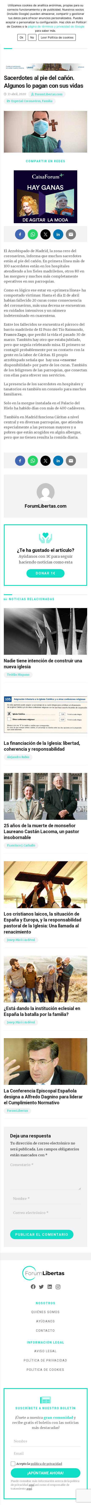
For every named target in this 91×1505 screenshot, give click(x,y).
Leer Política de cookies (57, 37)
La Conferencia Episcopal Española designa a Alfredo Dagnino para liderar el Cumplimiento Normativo (43, 1096)
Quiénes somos (45, 1312)
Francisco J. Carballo (21, 845)
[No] (86, 22)
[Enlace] (45, 1273)
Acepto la (39, 1464)
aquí (31, 1484)
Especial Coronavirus (26, 101)
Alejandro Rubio (18, 757)
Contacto (45, 1330)
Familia (47, 101)
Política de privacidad (45, 1360)
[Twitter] (41, 1287)
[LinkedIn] (49, 1287)
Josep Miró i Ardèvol (21, 940)
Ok (21, 37)
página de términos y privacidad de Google (56, 26)
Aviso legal (45, 1351)
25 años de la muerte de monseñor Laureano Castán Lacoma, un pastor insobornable (41, 831)
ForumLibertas (17, 1111)
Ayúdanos (45, 1321)
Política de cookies (45, 1369)
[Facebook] (33, 1287)
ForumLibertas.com (48, 94)
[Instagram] (58, 1287)
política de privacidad (46, 1464)
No (32, 37)
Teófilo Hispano (18, 675)
